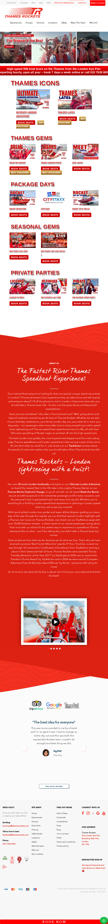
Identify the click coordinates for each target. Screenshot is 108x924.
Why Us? (93, 23)
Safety (64, 23)
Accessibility (62, 821)
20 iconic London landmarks (33, 484)
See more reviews (54, 786)
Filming (35, 830)
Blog (41, 3)
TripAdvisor (75, 445)
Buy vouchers (37, 854)
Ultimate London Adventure (85, 484)
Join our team (63, 834)
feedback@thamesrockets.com (16, 835)
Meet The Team (78, 23)
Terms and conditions (66, 842)
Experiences (16, 23)
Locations (52, 23)
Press (33, 3)
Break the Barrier (89, 491)
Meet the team (38, 846)
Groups (29, 23)
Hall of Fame (11, 3)
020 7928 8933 (9, 844)
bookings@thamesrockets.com (16, 826)
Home (34, 813)
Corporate (24, 3)
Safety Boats (37, 834)
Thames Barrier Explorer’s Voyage (26, 491)
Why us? (35, 850)
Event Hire (36, 826)
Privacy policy (63, 846)
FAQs (49, 3)
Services (40, 23)
